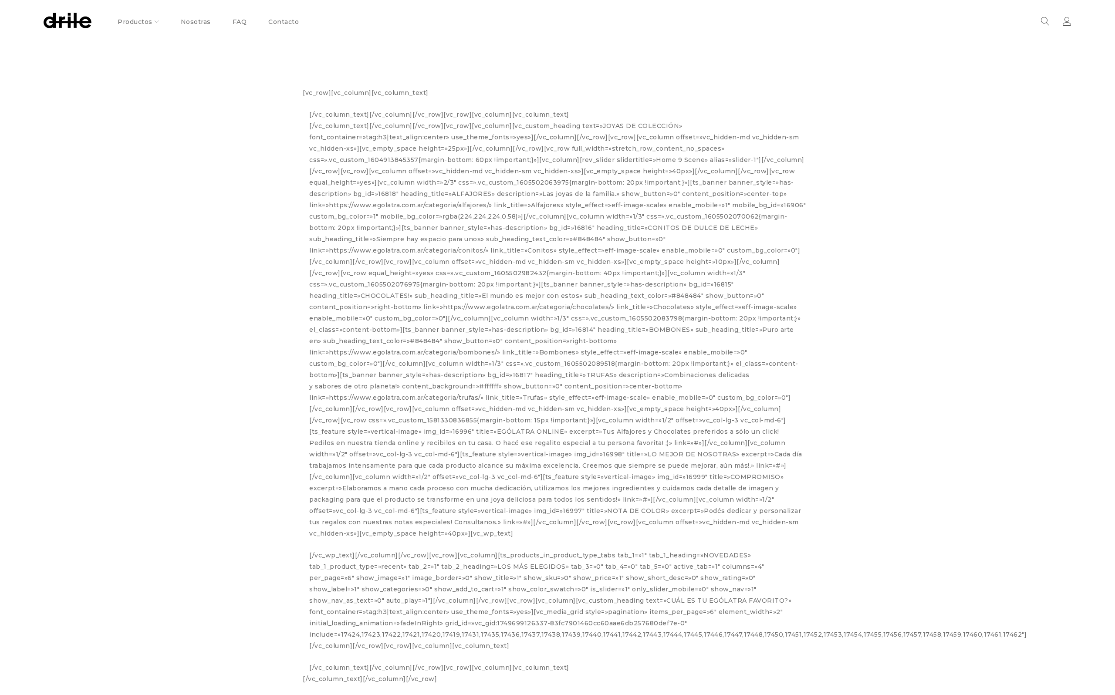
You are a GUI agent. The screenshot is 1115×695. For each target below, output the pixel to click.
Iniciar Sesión (1067, 22)
